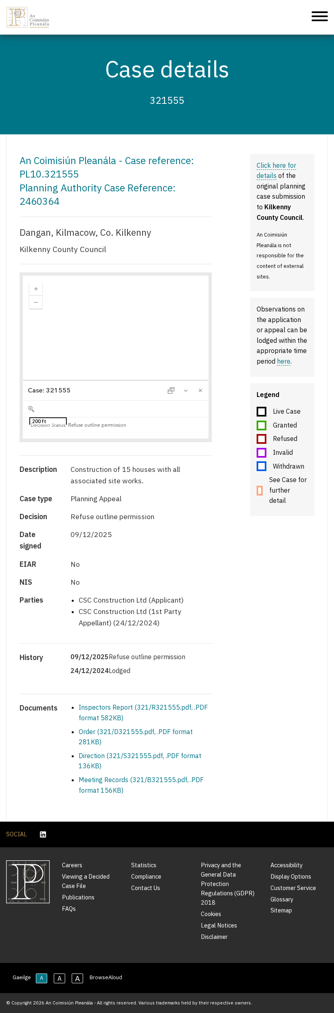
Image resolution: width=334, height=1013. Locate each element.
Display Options (290, 876)
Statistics (143, 865)
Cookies (211, 914)
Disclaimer (214, 937)
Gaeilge (22, 977)
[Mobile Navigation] (320, 17)
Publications (78, 897)
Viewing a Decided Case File (86, 881)
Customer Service (293, 888)
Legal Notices (219, 925)
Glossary (281, 899)
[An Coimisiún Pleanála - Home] (28, 17)
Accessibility (286, 865)
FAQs (69, 908)
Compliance (146, 876)
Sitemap (281, 910)
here (283, 361)
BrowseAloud (106, 977)
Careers (72, 865)
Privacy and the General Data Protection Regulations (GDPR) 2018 (228, 883)
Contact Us (145, 888)
